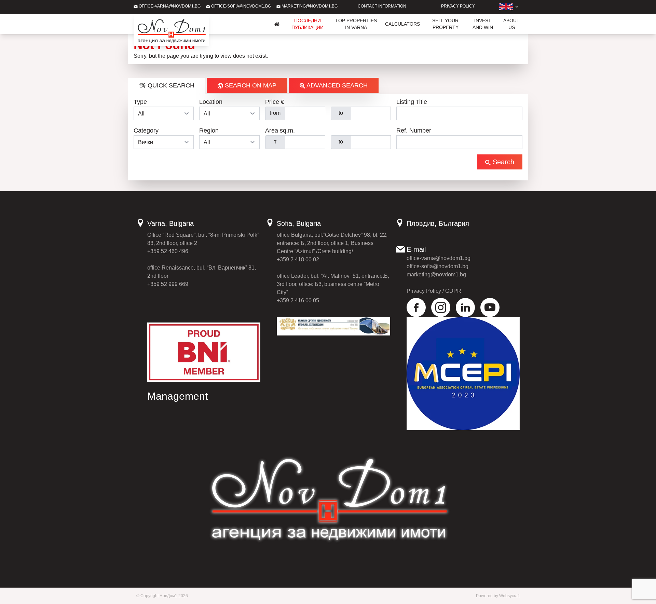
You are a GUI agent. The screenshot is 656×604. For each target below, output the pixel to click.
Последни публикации (307, 24)
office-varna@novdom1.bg (169, 6)
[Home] (277, 24)
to (341, 113)
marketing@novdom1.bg (309, 6)
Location (210, 101)
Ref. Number (413, 130)
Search (502, 162)
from (275, 113)
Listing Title (411, 101)
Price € (274, 101)
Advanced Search (336, 85)
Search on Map (249, 85)
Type (140, 101)
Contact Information (382, 6)
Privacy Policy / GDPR (434, 291)
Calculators (402, 24)
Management (177, 396)
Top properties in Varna (356, 24)
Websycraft (509, 595)
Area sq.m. (280, 130)
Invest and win (483, 24)
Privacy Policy (458, 6)
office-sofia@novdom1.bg (240, 6)
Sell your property (445, 24)
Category (146, 130)
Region (209, 130)
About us (511, 24)
